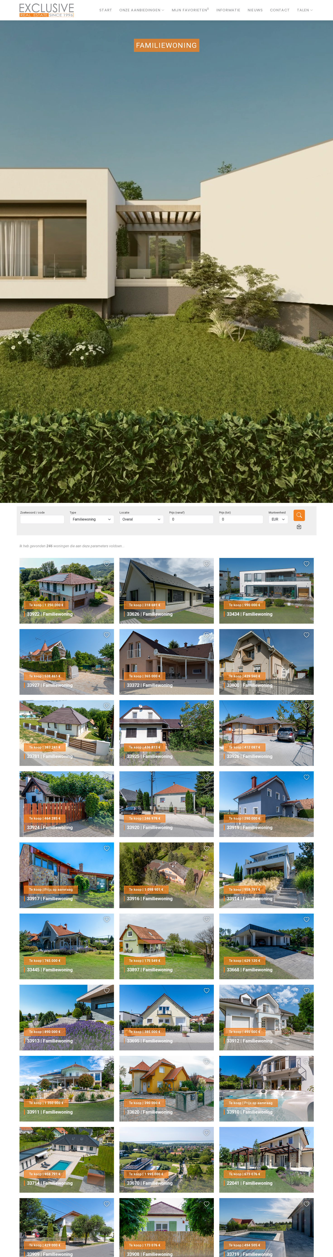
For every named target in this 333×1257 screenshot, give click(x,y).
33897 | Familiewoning (150, 969)
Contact (280, 10)
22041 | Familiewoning (250, 1183)
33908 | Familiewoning (150, 1254)
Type (73, 512)
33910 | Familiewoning (250, 1112)
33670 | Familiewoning (150, 1183)
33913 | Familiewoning (50, 1041)
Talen (303, 10)
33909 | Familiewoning (50, 1254)
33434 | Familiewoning (250, 614)
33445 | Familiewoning (50, 969)
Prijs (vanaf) (177, 512)
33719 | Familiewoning (250, 1254)
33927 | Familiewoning (50, 685)
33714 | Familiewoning (50, 1183)
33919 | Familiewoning (250, 827)
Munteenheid (277, 512)
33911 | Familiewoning (50, 1112)
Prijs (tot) (225, 512)
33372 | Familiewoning (150, 685)
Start (105, 10)
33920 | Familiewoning (150, 827)
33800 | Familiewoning (250, 685)
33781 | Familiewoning (50, 756)
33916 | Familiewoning (150, 898)
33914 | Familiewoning (250, 898)
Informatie (228, 10)
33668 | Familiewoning (250, 969)
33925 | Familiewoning (150, 756)
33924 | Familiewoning (50, 827)
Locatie (124, 512)
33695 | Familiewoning (150, 1041)
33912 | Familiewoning (250, 1041)
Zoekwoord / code (32, 512)
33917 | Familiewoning (50, 898)
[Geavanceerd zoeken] (299, 526)
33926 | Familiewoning (250, 756)
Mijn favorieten (190, 10)
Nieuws (255, 10)
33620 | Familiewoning (150, 1112)
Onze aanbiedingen (139, 10)
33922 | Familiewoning (50, 614)
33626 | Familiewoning (150, 614)
